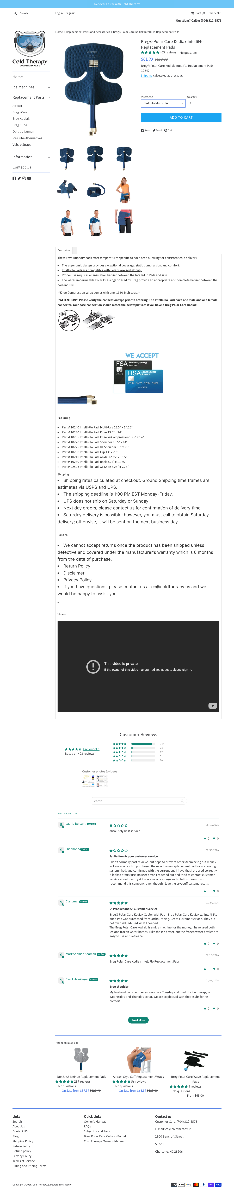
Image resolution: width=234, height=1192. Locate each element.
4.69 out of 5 (91, 749)
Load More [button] (138, 1020)
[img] (118, 825)
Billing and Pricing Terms (29, 1166)
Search (17, 1121)
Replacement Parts (31, 97)
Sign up (70, 13)
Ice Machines (31, 87)
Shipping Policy (23, 1141)
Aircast (17, 106)
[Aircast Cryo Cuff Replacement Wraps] (138, 1060)
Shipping (146, 75)
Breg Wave (20, 112)
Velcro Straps (22, 144)
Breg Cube (20, 125)
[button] (150, 52)
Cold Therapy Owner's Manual (104, 1141)
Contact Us (22, 167)
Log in (59, 13)
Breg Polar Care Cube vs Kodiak (105, 1136)
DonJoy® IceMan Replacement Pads (81, 1076)
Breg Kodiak (21, 118)
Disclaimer (73, 573)
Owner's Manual (95, 1121)
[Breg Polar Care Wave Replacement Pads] (195, 1060)
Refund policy (22, 1151)
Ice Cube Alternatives (27, 138)
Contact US (20, 1131)
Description (147, 96)
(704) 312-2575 (187, 1121)
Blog (16, 1136)
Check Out (215, 13)
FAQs (87, 1126)
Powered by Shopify (60, 1184)
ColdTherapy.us (41, 1184)
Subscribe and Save (97, 1131)
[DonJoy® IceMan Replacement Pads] (81, 1060)
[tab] (64, 250)
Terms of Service (24, 1161)
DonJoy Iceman (23, 131)
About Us (19, 1126)
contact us (123, 507)
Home (18, 76)
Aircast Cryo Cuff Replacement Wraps (138, 1076)
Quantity (192, 97)
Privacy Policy (77, 579)
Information (31, 157)
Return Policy (76, 566)
